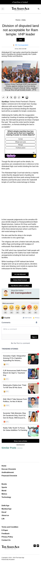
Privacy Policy (7, 537)
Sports (4, 487)
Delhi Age (5, 505)
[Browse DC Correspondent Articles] (6, 293)
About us (5, 515)
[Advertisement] (20, 201)
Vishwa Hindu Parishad (20, 280)
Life (3, 519)
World (4, 491)
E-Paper (5, 530)
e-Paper (14, 2)
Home (4, 466)
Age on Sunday (22, 2)
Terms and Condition (10, 527)
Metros (4, 494)
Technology (6, 497)
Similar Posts (9, 447)
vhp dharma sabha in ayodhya (20, 285)
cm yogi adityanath (20, 274)
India (20, 39)
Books (4, 484)
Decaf (4, 512)
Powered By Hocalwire (8, 559)
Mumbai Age (6, 509)
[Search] (38, 9)
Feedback (5, 533)
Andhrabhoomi (8, 472)
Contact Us (6, 540)
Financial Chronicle (9, 476)
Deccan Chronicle (9, 469)
